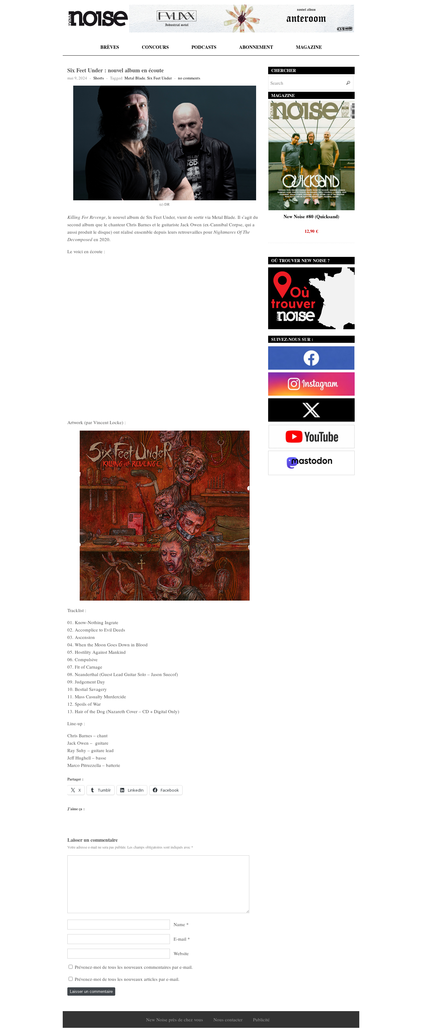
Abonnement (256, 47)
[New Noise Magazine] (98, 18)
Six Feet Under (159, 78)
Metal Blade (134, 78)
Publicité (261, 1019)
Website (181, 953)
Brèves (109, 47)
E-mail (180, 939)
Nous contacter (228, 1019)
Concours (155, 47)
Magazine (309, 47)
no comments (189, 78)
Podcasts (204, 47)
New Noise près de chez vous (174, 1019)
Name (179, 924)
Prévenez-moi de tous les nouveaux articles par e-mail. (127, 979)
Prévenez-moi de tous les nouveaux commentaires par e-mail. (134, 967)
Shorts (98, 78)
